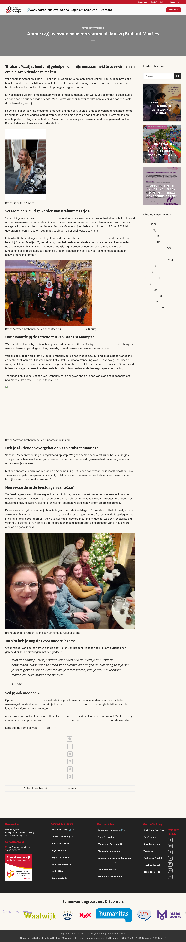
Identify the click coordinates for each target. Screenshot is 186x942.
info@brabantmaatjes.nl (57, 720)
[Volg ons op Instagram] (170, 846)
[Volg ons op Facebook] (170, 840)
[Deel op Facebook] (70, 746)
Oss (145, 283)
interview (111, 788)
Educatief (149, 236)
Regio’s (75, 10)
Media (147, 266)
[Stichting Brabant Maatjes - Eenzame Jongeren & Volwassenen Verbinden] (13, 9)
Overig (147, 289)
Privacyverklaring (97, 933)
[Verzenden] (177, 76)
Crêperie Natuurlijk (105, 344)
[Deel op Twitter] (70, 754)
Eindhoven (149, 242)
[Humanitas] (38, 915)
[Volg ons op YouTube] (170, 870)
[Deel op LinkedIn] (70, 776)
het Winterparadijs (73, 329)
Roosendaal (150, 295)
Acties (64, 10)
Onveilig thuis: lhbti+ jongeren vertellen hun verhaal (162, 107)
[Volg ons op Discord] (170, 877)
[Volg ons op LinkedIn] (170, 864)
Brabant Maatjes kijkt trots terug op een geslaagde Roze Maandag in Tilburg (162, 149)
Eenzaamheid (92, 788)
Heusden (148, 254)
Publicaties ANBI (117, 933)
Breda (147, 230)
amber (81, 788)
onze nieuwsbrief (74, 704)
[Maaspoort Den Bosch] (93, 915)
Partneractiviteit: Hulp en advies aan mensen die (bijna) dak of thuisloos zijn (162, 191)
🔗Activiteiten (36, 10)
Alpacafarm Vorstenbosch (86, 440)
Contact (106, 10)
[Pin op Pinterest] (70, 769)
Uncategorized (152, 307)
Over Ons (90, 10)
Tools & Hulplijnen (158, 2)
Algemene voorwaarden (73, 933)
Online (147, 272)
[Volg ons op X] (170, 858)
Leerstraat (142, 2)
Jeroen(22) (58, 727)
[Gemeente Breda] (9, 915)
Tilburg (147, 301)
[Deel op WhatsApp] (70, 739)
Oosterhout (150, 277)
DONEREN (173, 10)
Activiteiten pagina (24, 700)
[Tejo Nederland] (68, 915)
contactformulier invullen (95, 720)
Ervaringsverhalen (93, 28)
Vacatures (174, 2)
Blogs (146, 224)
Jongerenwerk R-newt (45, 514)
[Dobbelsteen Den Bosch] (124, 915)
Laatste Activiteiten (155, 260)
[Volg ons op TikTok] (170, 852)
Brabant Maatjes (45, 218)
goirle (102, 788)
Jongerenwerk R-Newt (94, 238)
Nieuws (53, 10)
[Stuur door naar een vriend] (70, 761)
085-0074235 (13, 850)
